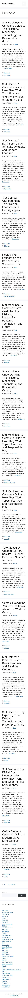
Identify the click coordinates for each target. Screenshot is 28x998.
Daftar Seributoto (7, 939)
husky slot (7, 703)
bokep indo (5, 931)
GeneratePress (14, 995)
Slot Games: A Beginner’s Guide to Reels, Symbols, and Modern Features (13, 147)
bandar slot (5, 945)
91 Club (6, 648)
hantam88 (5, 922)
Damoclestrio (8, 4)
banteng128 (5, 977)
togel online (7, 189)
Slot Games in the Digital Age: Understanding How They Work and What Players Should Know (13, 777)
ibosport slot (6, 973)
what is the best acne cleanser (11, 969)
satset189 (5, 958)
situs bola (7, 822)
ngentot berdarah (9, 296)
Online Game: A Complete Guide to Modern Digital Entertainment (13, 836)
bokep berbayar (7, 947)
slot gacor (7, 131)
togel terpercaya (7, 924)
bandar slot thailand (8, 956)
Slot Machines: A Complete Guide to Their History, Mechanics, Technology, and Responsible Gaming (13, 32)
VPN (3, 943)
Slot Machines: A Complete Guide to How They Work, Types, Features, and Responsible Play (13, 442)
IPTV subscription (7, 975)
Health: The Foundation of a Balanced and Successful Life (12, 259)
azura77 (6, 539)
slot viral (4, 960)
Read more (8, 68)
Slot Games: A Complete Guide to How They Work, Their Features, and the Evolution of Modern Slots (13, 91)
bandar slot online (7, 912)
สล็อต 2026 (5, 949)
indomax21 (5, 914)
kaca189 (4, 981)
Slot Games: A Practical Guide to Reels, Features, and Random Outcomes (13, 663)
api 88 (6, 760)
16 (9, 884)
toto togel (7, 426)
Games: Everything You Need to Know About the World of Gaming (14, 607)
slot (3, 968)
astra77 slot (5, 987)
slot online (7, 75)
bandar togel (6, 937)
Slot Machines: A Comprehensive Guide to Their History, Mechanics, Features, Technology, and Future (12, 315)
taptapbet (5, 916)
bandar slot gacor (9, 482)
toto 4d (6, 362)
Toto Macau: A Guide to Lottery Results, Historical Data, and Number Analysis (13, 554)
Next (13, 884)
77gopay (6, 246)
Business (7, 73)
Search (4, 892)
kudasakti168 (6, 979)
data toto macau (9, 594)
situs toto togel (6, 941)
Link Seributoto (6, 935)
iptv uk (4, 971)
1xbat (6, 876)
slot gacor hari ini (7, 962)
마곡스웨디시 (6, 983)
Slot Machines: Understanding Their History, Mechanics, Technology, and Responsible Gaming (12, 381)
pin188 (4, 966)
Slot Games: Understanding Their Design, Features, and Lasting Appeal (11, 204)
